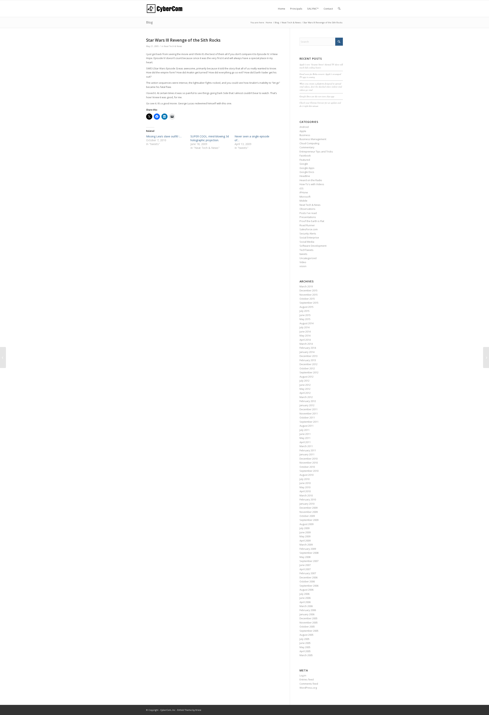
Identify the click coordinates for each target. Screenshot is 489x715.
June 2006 (305, 598)
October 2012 (307, 368)
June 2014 (305, 331)
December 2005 (308, 618)
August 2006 (306, 589)
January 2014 (307, 352)
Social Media (307, 241)
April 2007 (305, 569)
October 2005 (307, 626)
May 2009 (305, 536)
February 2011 (308, 450)
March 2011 (306, 446)
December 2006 (308, 577)
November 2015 (309, 294)
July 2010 (304, 479)
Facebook (305, 155)
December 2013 (308, 356)
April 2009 (305, 540)
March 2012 (306, 397)
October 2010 (307, 467)
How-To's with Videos (312, 184)
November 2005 (309, 622)
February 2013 (308, 360)
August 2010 (306, 475)
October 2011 (307, 417)
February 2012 (308, 401)
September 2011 (309, 421)
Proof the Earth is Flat (312, 221)
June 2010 (305, 483)
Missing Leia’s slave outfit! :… (164, 136)
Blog (149, 22)
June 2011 (305, 434)
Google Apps (307, 168)
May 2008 (305, 557)
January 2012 (307, 405)
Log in (303, 675)
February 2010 (308, 499)
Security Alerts (308, 233)
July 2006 (304, 594)
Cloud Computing (309, 143)
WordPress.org (308, 687)
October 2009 (307, 516)
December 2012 (308, 364)
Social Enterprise (309, 237)
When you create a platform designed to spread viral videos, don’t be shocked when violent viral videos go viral (321, 86)
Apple (303, 131)
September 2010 (309, 471)
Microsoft (305, 196)
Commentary (307, 147)
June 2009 (305, 532)
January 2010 (307, 503)
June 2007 (305, 565)
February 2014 (308, 347)
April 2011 (305, 442)
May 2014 (305, 335)
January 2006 (307, 614)
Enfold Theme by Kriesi (189, 710)
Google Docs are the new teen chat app (317, 96)
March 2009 (306, 544)
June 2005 (305, 643)
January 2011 (307, 454)
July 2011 (304, 430)
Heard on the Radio (311, 180)
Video (303, 262)
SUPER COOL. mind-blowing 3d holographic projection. (209, 138)
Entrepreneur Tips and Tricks (316, 151)
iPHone (304, 192)
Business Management (313, 139)
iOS (302, 188)
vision (303, 266)
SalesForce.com (309, 229)
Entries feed (307, 679)
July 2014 (304, 327)
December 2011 (308, 409)
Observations (307, 209)
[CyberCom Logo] (164, 8)
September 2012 (309, 372)
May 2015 (305, 319)
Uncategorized (308, 258)
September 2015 (309, 302)
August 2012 (306, 376)
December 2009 (308, 507)
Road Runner (307, 225)
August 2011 (306, 425)
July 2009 (304, 528)
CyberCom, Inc (167, 710)
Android (304, 127)
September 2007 (309, 561)
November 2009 (309, 512)
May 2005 (305, 647)
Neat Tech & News (173, 46)
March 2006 (306, 606)
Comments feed (309, 683)
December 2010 (308, 458)
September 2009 (309, 520)
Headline (305, 176)
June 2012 (305, 385)
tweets (303, 254)
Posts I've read (308, 213)
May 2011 (305, 438)
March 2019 (306, 286)
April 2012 (305, 393)
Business (305, 135)
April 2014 (305, 339)
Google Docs (307, 172)
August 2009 (306, 524)
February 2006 (308, 610)
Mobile (303, 200)
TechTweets (306, 250)
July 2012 (304, 380)
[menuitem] (281, 8)
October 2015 (307, 298)
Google (304, 163)
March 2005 (306, 655)
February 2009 (308, 548)
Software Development (313, 245)
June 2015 (305, 315)
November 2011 (309, 413)
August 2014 (306, 323)
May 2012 (305, 389)
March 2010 (306, 495)
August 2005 (306, 634)
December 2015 (308, 290)
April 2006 (305, 602)
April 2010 (305, 491)
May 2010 (305, 487)
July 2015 (304, 311)
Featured (305, 159)
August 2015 (306, 307)
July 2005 (304, 639)
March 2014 (306, 343)
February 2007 (308, 573)
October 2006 (307, 581)
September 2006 (309, 585)
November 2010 (309, 462)
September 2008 (309, 552)
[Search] (339, 8)
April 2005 (305, 651)
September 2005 (309, 630)
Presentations (308, 217)
